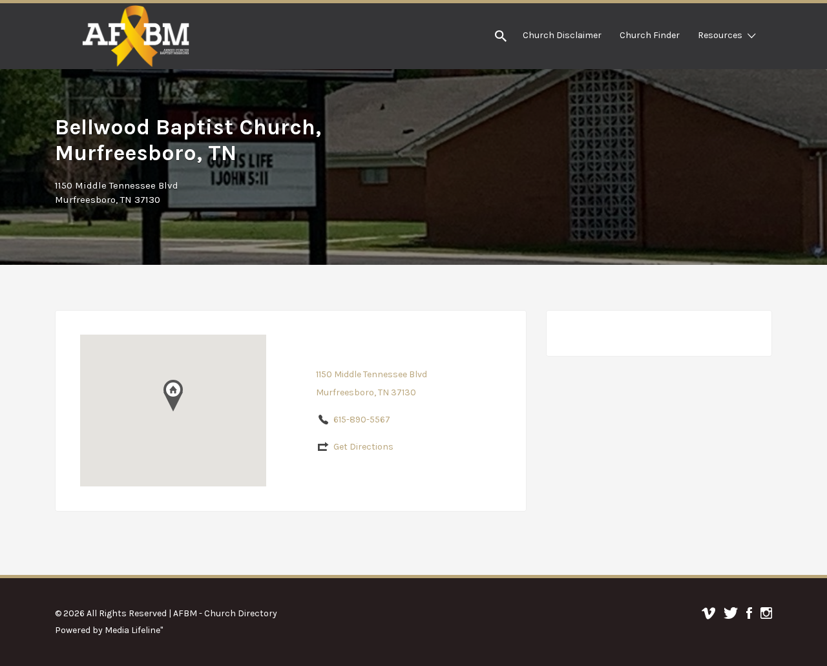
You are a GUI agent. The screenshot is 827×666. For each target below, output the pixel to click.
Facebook (749, 613)
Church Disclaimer (562, 35)
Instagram (766, 613)
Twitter (731, 613)
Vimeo (708, 613)
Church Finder (650, 35)
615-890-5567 (361, 419)
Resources (720, 35)
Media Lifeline (132, 630)
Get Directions (363, 446)
